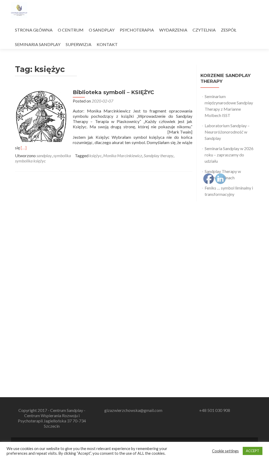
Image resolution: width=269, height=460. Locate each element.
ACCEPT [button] (252, 451)
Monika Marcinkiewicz (122, 155)
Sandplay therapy (158, 155)
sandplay (44, 155)
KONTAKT (107, 44)
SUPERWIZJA (78, 44)
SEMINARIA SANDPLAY (37, 44)
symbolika (62, 155)
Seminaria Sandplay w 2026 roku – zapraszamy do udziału (229, 154)
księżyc (95, 155)
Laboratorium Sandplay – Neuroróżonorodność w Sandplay (227, 132)
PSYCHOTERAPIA (137, 29)
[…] (24, 147)
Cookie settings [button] (225, 451)
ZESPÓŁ (228, 29)
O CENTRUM (71, 29)
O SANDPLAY (102, 29)
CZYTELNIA (204, 29)
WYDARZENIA (173, 29)
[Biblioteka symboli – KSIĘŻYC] (41, 115)
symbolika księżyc (30, 160)
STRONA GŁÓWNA (34, 29)
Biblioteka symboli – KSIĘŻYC (113, 92)
